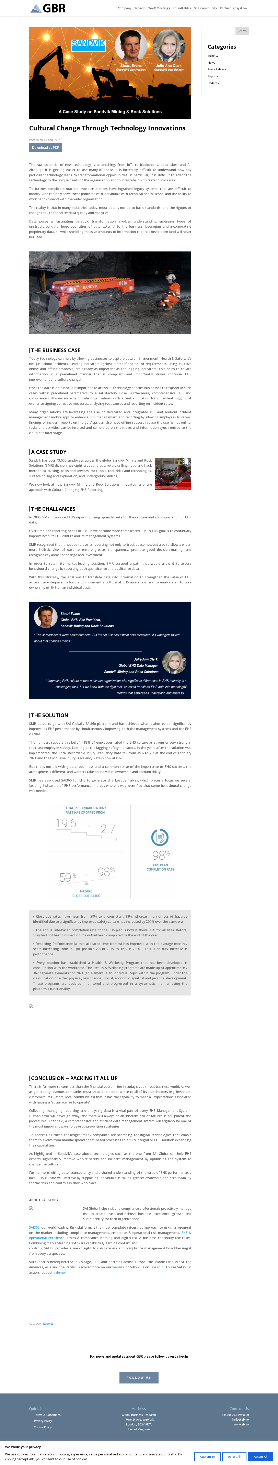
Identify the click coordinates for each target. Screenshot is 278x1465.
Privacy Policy (43, 1421)
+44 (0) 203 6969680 (235, 1415)
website (118, 1267)
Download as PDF (45, 147)
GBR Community (205, 8)
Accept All (260, 1456)
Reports (48, 1323)
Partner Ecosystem (233, 8)
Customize (207, 1456)
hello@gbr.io (240, 1419)
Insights (213, 55)
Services (140, 8)
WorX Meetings (159, 8)
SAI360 (34, 1227)
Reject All (234, 1456)
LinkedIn (157, 1267)
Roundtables (182, 8)
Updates (213, 83)
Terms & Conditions (47, 1415)
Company (124, 8)
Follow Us (139, 1377)
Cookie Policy (43, 1427)
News (211, 62)
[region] (139, 1453)
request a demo (52, 1272)
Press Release (217, 69)
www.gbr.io (241, 1424)
